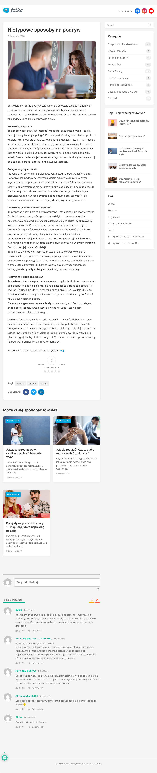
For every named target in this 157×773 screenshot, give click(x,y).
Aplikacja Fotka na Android (128, 236)
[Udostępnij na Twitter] (34, 392)
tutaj (61, 350)
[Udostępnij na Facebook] (26, 392)
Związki (128, 98)
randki (44, 383)
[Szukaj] (149, 25)
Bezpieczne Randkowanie (128, 44)
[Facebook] (137, 11)
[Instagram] (144, 11)
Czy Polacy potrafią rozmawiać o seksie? (130, 180)
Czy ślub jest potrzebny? (132, 136)
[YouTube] (151, 11)
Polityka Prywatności (120, 223)
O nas (111, 203)
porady (20, 383)
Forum (111, 230)
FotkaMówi (128, 64)
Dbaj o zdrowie (128, 50)
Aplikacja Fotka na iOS (125, 243)
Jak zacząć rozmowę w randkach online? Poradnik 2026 (23, 453)
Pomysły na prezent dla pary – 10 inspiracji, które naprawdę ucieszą (25, 527)
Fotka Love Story (128, 57)
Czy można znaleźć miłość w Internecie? (134, 122)
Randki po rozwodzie (128, 84)
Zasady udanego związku (128, 91)
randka (32, 383)
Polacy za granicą (128, 78)
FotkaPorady (128, 71)
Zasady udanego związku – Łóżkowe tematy (133, 166)
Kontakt (112, 210)
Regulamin (114, 217)
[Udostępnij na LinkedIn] (41, 392)
